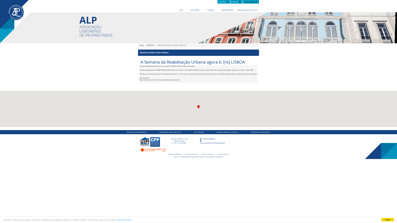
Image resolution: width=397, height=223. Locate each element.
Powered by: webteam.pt (216, 157)
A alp (181, 10)
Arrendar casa (227, 10)
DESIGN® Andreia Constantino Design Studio (195, 157)
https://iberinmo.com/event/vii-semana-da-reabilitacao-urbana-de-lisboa (160, 80)
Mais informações (124, 219)
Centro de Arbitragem (174, 154)
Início (142, 45)
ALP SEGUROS (199, 132)
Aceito (387, 219)
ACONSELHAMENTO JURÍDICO (227, 132)
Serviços (210, 10)
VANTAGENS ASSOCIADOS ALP (170, 132)
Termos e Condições (207, 154)
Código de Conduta (223, 154)
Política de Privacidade (191, 154)
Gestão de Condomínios (137, 132)
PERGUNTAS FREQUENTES (260, 132)
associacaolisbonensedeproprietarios (212, 143)
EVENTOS (150, 45)
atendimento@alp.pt (208, 139)
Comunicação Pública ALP (247, 10)
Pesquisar (222, 2)
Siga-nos (236, 2)
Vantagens (195, 10)
